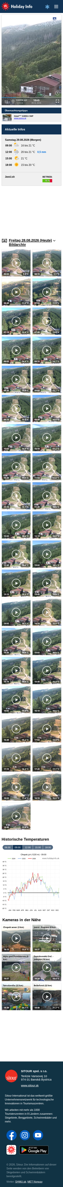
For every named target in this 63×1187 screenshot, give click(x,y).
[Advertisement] (31, 210)
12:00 (28, 847)
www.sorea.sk (20, 118)
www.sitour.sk (30, 1085)
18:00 (48, 847)
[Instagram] (25, 1135)
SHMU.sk (20, 1181)
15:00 (38, 847)
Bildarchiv (17, 245)
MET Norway (34, 1181)
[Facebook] (11, 1135)
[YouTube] (38, 1135)
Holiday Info (14, 4)
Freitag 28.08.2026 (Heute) (30, 240)
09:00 (18, 847)
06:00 (7, 847)
